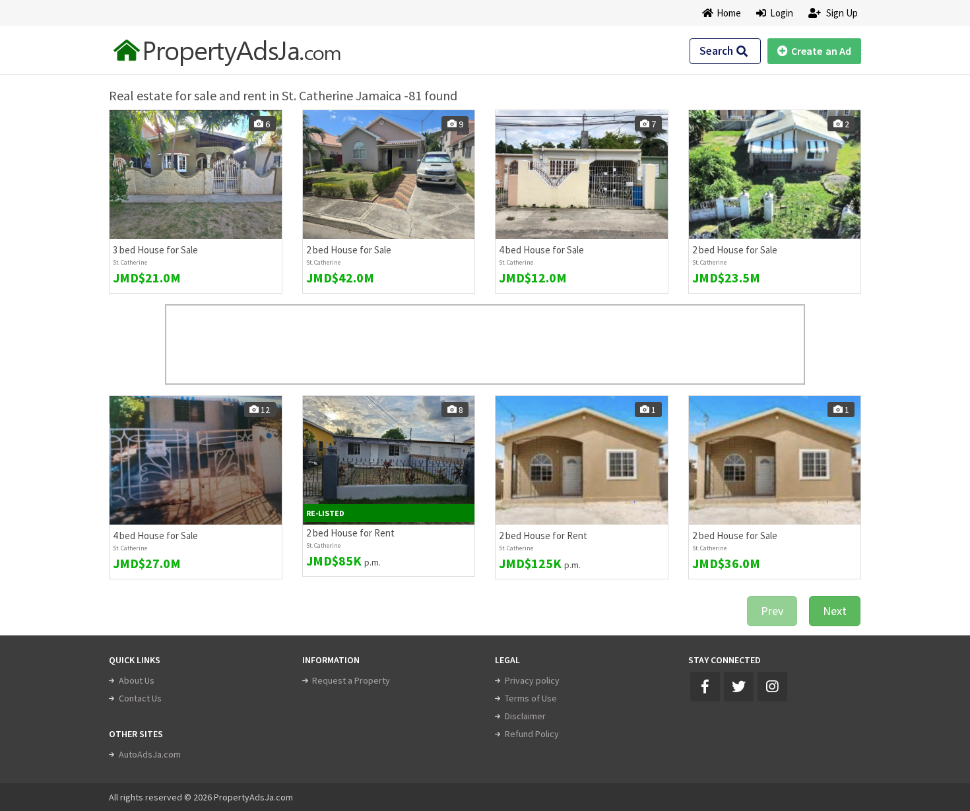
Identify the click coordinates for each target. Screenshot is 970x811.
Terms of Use (531, 698)
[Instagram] (772, 686)
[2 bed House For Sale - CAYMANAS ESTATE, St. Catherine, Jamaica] (389, 174)
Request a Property (351, 680)
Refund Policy (532, 734)
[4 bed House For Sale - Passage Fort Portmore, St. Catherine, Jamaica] (196, 460)
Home (729, 13)
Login (779, 13)
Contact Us (140, 698)
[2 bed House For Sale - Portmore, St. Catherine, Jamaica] (775, 460)
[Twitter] (739, 686)
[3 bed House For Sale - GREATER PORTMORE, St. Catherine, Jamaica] (196, 174)
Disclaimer (525, 716)
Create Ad (821, 50)
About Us (136, 680)
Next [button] (835, 610)
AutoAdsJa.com (150, 754)
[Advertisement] (485, 344)
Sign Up (841, 13)
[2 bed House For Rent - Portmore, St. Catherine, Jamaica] (582, 460)
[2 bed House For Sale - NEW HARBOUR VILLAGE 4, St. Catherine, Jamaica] (775, 174)
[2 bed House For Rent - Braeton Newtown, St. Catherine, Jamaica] (389, 460)
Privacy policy (532, 680)
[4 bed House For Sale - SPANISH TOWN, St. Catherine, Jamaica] (582, 174)
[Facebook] (705, 686)
